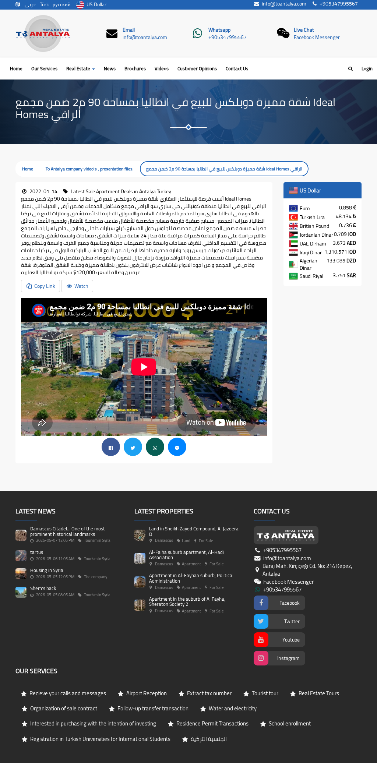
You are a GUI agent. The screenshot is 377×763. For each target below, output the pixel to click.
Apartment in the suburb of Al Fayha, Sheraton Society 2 (187, 601)
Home (16, 68)
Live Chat (304, 30)
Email (129, 30)
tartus (36, 552)
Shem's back (43, 588)
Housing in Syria (46, 570)
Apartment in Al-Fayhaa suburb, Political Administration (191, 578)
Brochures (135, 68)
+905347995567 (227, 37)
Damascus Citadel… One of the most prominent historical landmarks (67, 531)
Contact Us (237, 68)
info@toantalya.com (145, 37)
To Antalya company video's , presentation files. (90, 169)
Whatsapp (219, 30)
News (110, 68)
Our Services (44, 68)
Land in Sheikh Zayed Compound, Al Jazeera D (194, 531)
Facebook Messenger (317, 37)
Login (367, 68)
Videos (162, 68)
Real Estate (78, 68)
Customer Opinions (197, 68)
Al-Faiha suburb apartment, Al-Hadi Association (186, 555)
